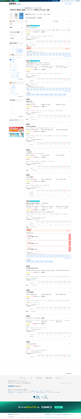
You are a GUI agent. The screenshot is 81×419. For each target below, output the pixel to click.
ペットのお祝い (15, 94)
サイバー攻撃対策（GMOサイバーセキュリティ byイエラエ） (24, 392)
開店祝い (14, 85)
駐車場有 (50, 135)
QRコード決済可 (50, 110)
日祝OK (44, 73)
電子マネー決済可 (57, 73)
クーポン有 (43, 135)
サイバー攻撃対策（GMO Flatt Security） (40, 392)
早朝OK (13, 61)
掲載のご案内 (49, 377)
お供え (13, 92)
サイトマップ (58, 377)
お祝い (13, 89)
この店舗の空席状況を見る (67, 56)
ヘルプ (30, 377)
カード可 (50, 73)
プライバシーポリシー (21, 381)
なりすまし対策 (49, 392)
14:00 (28, 94)
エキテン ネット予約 (16, 57)
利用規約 (9, 381)
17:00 (55, 94)
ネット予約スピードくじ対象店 (34, 25)
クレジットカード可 (16, 72)
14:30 (33, 94)
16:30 (51, 94)
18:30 (51, 261)
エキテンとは (22, 377)
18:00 (64, 94)
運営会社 (13, 381)
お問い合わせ (39, 377)
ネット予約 (38, 73)
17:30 (60, 94)
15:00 (37, 94)
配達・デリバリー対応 (30, 73)
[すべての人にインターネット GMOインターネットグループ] (72, 1)
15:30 (42, 94)
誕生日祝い (14, 87)
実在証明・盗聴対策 (11, 392)
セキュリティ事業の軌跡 (56, 392)
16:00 (46, 94)
